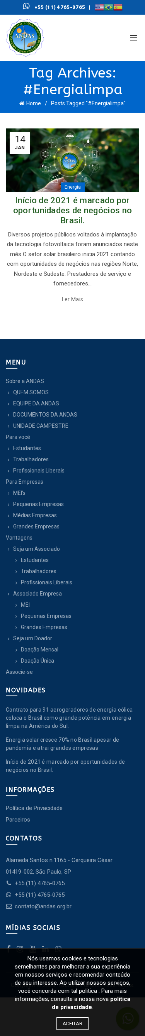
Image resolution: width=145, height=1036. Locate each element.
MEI (25, 605)
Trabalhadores (31, 459)
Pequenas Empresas (38, 504)
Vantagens (19, 538)
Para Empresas (24, 482)
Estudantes (27, 448)
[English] (99, 7)
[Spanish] (118, 7)
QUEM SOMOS (31, 392)
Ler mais (72, 299)
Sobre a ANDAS (25, 381)
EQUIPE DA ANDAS (36, 403)
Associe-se (19, 672)
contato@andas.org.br (42, 906)
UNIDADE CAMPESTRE (40, 426)
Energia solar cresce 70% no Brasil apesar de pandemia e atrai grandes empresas (62, 744)
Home (33, 103)
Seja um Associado (36, 549)
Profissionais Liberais (39, 470)
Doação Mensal (39, 649)
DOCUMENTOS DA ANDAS (45, 415)
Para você (18, 437)
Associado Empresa (37, 594)
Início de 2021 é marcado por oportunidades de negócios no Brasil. (72, 211)
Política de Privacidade (34, 808)
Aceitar (72, 1023)
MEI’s (19, 493)
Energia (73, 187)
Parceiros (18, 819)
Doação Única (37, 661)
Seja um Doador (32, 638)
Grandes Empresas (36, 526)
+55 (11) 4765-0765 (40, 883)
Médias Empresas (35, 515)
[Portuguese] (108, 7)
